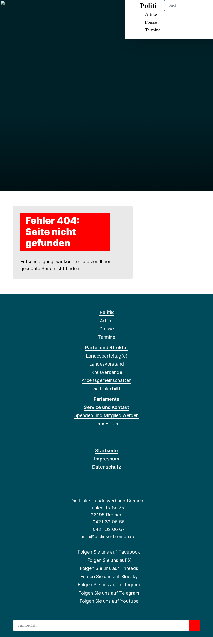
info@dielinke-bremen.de (108, 536)
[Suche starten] (194, 625)
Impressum (106, 423)
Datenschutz (106, 467)
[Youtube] (61, 11)
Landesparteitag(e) (106, 356)
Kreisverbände (106, 372)
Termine (153, 29)
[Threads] (27, 11)
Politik (106, 312)
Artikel (107, 320)
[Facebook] (10, 11)
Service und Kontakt (106, 407)
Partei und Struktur (106, 347)
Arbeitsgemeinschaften (106, 380)
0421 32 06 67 (108, 529)
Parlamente (106, 399)
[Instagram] (44, 11)
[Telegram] (52, 11)
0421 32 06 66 (108, 521)
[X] (18, 11)
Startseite (106, 450)
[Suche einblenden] (186, 10)
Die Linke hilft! (106, 388)
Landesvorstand (106, 364)
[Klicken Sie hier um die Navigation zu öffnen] (202, 10)
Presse (151, 22)
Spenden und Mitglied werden (106, 415)
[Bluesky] (35, 11)
